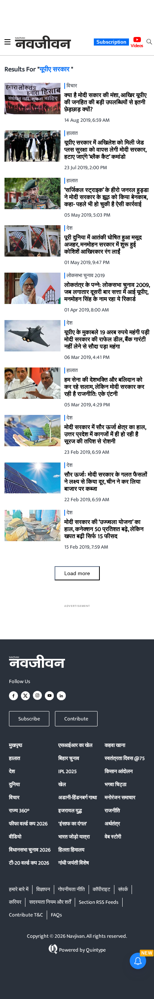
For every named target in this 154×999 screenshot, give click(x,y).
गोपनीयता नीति (71, 889)
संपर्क (123, 889)
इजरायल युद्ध (70, 810)
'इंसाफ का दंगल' (72, 823)
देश (12, 771)
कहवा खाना (115, 745)
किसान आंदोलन (119, 771)
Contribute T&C (26, 914)
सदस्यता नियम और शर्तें (50, 902)
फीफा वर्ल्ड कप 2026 (28, 823)
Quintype (96, 950)
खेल (62, 784)
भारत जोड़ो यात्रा (74, 836)
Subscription (111, 42)
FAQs (56, 914)
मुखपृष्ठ (15, 745)
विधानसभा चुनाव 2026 (29, 850)
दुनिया (14, 784)
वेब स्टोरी (113, 836)
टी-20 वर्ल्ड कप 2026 (29, 863)
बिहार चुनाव (68, 758)
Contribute (76, 718)
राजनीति (112, 810)
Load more (77, 573)
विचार (14, 797)
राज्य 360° (19, 810)
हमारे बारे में (18, 889)
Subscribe (29, 718)
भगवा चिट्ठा (115, 784)
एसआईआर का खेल (75, 745)
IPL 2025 (67, 771)
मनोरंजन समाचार (120, 797)
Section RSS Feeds (98, 902)
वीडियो (15, 836)
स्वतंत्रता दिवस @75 (125, 758)
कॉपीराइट (101, 889)
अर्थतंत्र (112, 823)
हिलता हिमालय (71, 850)
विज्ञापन (43, 889)
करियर (15, 902)
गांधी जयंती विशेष (73, 863)
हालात (14, 758)
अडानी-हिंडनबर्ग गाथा (77, 797)
